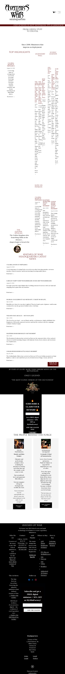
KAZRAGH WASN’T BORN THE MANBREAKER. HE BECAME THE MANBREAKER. (29, 281)
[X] (32, 580)
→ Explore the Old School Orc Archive (14, 617)
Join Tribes (43, 563)
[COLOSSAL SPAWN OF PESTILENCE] (11, 59)
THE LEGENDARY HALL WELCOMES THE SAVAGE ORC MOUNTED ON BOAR (40, 92)
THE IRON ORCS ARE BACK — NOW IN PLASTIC (20, 315)
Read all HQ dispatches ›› (53, 364)
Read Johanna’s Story (46, 505)
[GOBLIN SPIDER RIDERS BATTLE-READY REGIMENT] (54, 195)
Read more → (11, 96)
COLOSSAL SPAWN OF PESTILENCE (11, 64)
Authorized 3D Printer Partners (44, 573)
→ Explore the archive (13, 596)
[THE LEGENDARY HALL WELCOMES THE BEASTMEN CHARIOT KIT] (36, 68)
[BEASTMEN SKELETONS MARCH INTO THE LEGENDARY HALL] (44, 67)
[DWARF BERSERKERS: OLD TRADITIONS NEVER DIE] (53, 65)
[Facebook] (29, 580)
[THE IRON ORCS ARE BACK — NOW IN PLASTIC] (32, 313)
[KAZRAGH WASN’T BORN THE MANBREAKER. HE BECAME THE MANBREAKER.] (32, 278)
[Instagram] (36, 580)
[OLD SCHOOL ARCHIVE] (49, 61)
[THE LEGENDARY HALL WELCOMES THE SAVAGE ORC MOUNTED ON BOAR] (40, 68)
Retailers (44, 566)
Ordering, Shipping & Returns (52, 543)
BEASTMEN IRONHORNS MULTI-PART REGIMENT (46, 203)
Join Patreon (43, 558)
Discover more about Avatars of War (12, 563)
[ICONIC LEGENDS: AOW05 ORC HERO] (57, 62)
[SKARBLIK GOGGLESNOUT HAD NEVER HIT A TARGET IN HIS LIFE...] (32, 297)
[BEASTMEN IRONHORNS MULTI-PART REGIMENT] (46, 194)
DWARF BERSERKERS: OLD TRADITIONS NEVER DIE (53, 82)
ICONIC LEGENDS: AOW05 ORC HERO (56, 74)
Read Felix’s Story (19, 506)
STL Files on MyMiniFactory (46, 553)
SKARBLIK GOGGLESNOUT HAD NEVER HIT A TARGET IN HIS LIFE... (26, 299)
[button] (29, 55)
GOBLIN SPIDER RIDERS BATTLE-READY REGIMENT (54, 205)
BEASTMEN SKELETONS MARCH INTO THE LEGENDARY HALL (43, 88)
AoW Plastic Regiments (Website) (44, 544)
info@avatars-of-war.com (22, 548)
